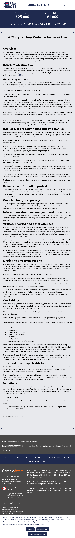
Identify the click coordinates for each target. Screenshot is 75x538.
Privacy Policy (34, 457)
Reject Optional (42, 529)
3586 (20, 75)
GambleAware (6, 483)
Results (9, 457)
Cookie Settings (37, 460)
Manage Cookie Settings (37, 534)
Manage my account (67, 5)
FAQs (19, 457)
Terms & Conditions (57, 457)
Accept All (30, 529)
